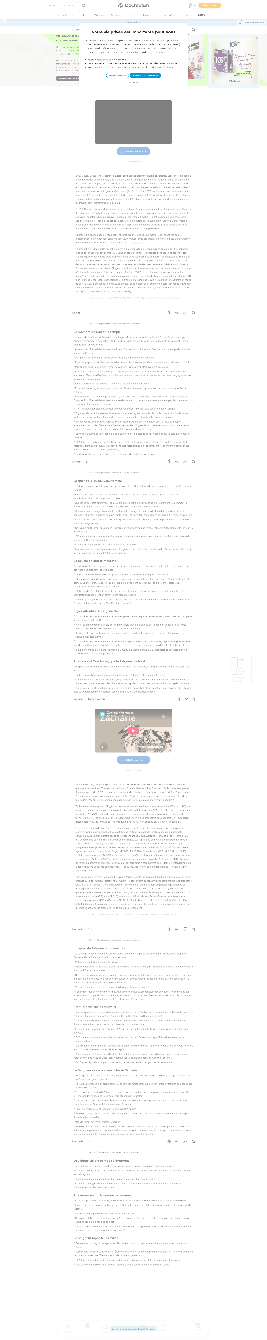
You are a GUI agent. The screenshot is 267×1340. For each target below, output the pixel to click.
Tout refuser (133, 82)
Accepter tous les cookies (145, 75)
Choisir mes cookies (117, 75)
